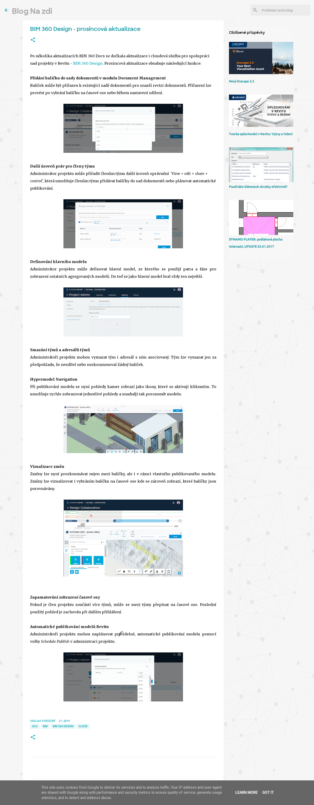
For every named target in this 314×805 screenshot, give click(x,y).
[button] (33, 40)
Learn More (246, 792)
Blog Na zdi (32, 11)
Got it (268, 792)
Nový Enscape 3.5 (241, 81)
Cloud (83, 726)
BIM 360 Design (88, 63)
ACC (35, 726)
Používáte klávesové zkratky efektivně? (258, 186)
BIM (45, 726)
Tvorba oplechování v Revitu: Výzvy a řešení (261, 134)
